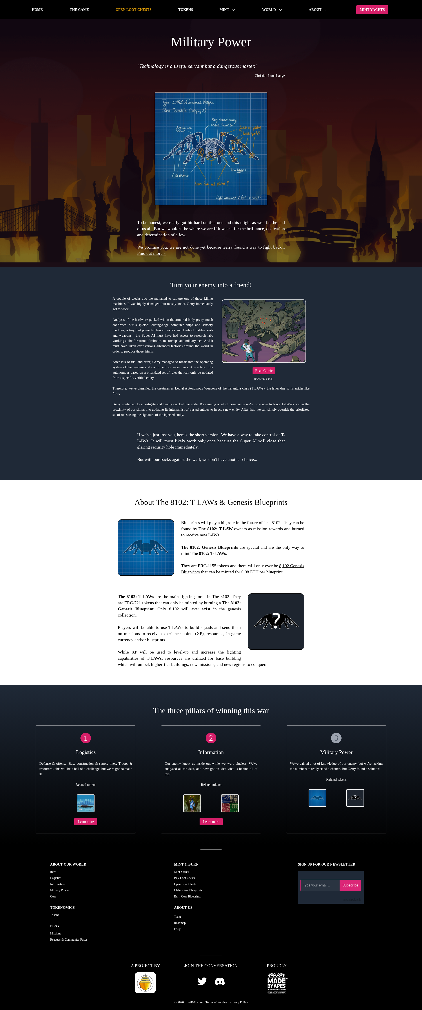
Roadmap (180, 923)
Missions (55, 933)
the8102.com (195, 1002)
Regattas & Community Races (68, 939)
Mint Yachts (372, 9)
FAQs (177, 929)
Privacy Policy (239, 1002)
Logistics (55, 878)
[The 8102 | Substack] (335, 887)
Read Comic (264, 371)
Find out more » (151, 253)
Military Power (59, 890)
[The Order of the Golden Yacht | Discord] (219, 981)
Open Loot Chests (133, 9)
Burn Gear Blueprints (187, 896)
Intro (53, 871)
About (315, 9)
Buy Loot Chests (184, 878)
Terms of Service (216, 1002)
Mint (225, 9)
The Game (79, 9)
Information (57, 884)
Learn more (86, 822)
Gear (53, 896)
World (269, 9)
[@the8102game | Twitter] (202, 981)
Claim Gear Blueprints (188, 890)
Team (177, 916)
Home (37, 9)
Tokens (185, 9)
